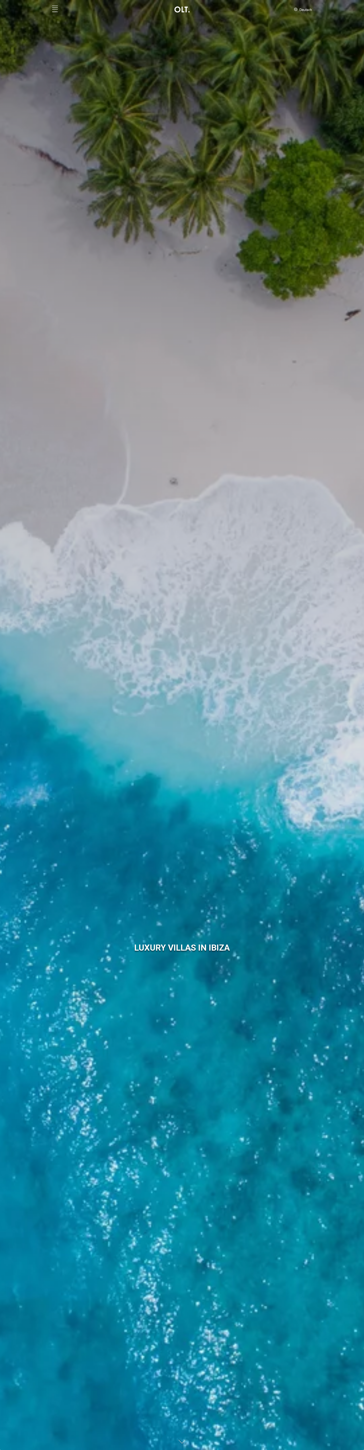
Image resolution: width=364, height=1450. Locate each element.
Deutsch (305, 9)
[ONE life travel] (182, 9)
